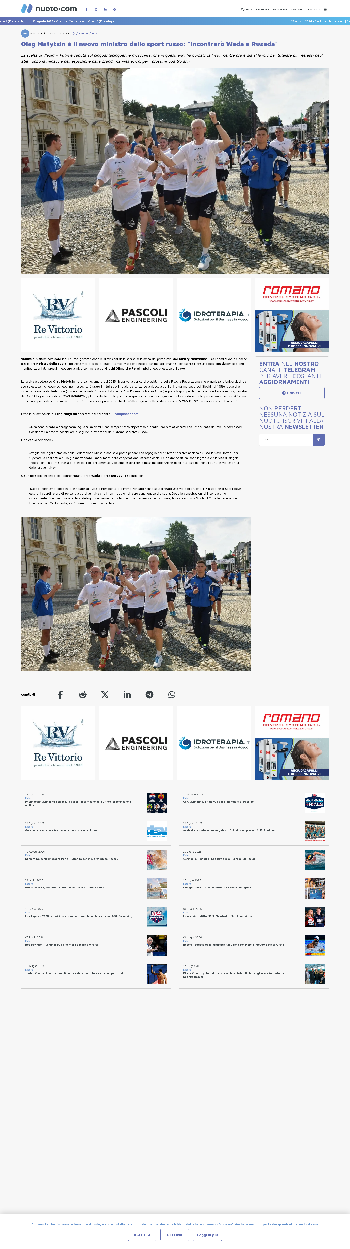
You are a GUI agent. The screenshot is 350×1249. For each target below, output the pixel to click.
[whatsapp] (172, 694)
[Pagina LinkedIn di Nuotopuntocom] (105, 7)
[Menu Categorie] (325, 7)
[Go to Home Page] (73, 33)
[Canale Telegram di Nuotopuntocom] (114, 7)
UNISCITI (294, 393)
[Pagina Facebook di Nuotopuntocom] (86, 7)
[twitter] (105, 694)
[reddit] (83, 694)
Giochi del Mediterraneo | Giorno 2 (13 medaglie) (289, 21)
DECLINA (174, 1235)
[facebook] (60, 694)
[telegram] (149, 694)
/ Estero (94, 33)
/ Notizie (81, 33)
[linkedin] (127, 694)
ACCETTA (142, 1235)
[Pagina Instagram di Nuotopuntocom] (95, 7)
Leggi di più (207, 1235)
